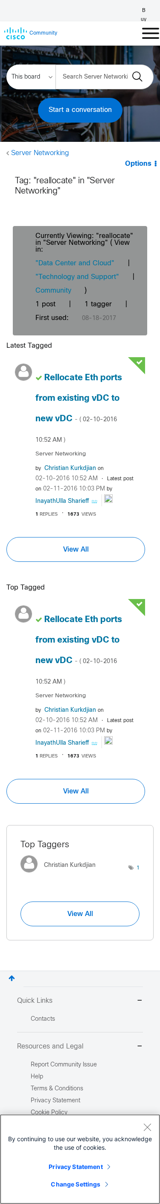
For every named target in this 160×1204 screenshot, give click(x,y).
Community (53, 291)
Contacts (43, 1019)
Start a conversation (80, 110)
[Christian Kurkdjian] (61, 874)
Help (37, 1077)
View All (76, 549)
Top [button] (11, 978)
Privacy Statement (75, 1166)
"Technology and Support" (77, 277)
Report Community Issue (64, 1065)
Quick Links (34, 1001)
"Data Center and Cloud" (74, 263)
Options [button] (138, 164)
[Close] (147, 1127)
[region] (80, 1159)
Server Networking (40, 153)
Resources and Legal (50, 1046)
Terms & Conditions (57, 1089)
